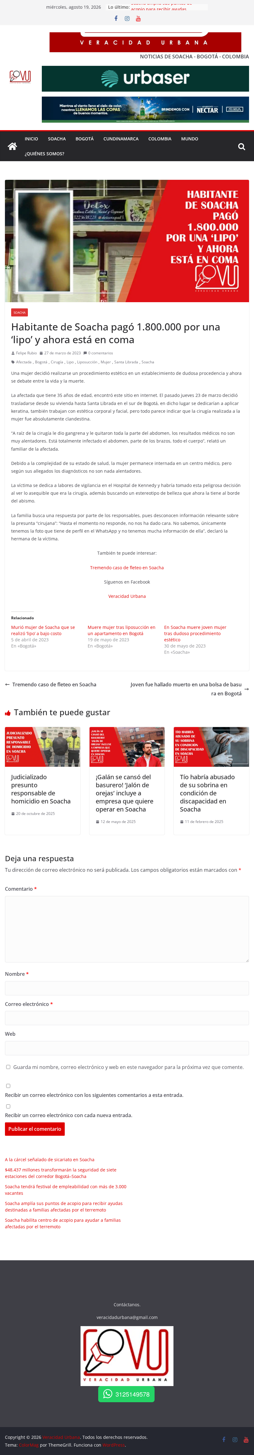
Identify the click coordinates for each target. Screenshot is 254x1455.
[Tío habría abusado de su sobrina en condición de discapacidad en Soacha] (211, 731)
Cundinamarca (120, 139)
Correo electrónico (29, 1004)
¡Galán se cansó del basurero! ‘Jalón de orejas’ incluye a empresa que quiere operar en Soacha (124, 793)
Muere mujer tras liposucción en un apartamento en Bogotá (121, 630)
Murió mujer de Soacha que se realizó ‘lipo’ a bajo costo (43, 630)
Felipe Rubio (26, 353)
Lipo (70, 362)
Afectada (24, 362)
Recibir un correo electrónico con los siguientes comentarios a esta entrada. (94, 1095)
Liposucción (87, 362)
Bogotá (41, 362)
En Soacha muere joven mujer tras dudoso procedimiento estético (195, 633)
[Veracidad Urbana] (12, 146)
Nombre (17, 974)
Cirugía (57, 362)
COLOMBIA (159, 139)
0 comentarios (100, 353)
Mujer (106, 362)
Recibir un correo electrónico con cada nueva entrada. (68, 1115)
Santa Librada (126, 362)
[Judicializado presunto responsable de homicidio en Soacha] (42, 731)
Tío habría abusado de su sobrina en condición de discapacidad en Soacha (207, 793)
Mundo (189, 139)
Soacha (19, 312)
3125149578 (133, 1393)
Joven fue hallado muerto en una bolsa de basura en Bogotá (186, 689)
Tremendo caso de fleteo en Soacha (127, 568)
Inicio (31, 139)
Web (10, 1033)
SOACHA (57, 139)
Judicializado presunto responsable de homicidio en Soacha (41, 789)
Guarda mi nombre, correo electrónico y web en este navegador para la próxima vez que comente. (128, 1067)
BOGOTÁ (85, 139)
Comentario (21, 888)
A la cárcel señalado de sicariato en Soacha (49, 1159)
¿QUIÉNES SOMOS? (44, 154)
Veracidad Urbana (127, 596)
